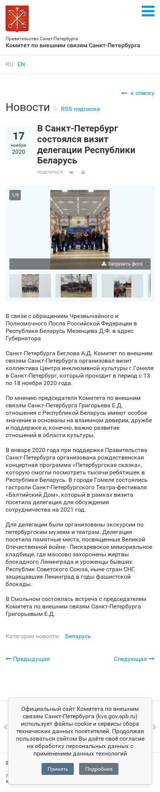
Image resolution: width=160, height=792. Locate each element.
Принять (58, 769)
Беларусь (78, 636)
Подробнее (99, 769)
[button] (144, 197)
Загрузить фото (125, 264)
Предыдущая (31, 658)
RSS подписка (80, 108)
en (21, 64)
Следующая (131, 658)
